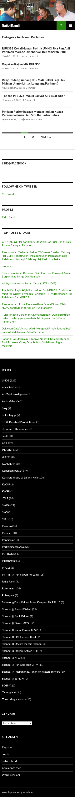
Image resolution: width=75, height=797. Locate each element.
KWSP (6, 491)
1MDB (5, 380)
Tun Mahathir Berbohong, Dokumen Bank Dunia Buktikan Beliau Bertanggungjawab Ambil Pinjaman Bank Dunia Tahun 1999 (36, 318)
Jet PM (6, 456)
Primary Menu (70, 25)
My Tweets (9, 194)
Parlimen (7, 533)
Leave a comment (29, 56)
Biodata (6, 266)
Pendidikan (8, 539)
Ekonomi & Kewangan (15, 429)
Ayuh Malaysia (10, 401)
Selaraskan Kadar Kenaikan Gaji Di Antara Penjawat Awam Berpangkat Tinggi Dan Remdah (36, 274)
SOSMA (7, 685)
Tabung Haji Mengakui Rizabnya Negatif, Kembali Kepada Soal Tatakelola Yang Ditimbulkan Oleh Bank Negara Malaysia (35, 342)
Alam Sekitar (9, 387)
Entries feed (9, 761)
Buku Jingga (9, 415)
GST (5, 442)
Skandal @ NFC (11, 657)
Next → (46, 136)
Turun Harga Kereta (14, 699)
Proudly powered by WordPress (18, 792)
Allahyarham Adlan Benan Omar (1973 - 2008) (29, 283)
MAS (5, 512)
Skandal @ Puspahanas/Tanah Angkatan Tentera (31, 671)
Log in (5, 754)
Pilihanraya (8, 560)
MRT (5, 519)
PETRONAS (9, 553)
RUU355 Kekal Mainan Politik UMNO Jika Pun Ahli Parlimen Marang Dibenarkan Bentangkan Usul (36, 50)
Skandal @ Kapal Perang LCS (19, 630)
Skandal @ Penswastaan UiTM (20, 664)
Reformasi (8, 588)
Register (7, 747)
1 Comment (30, 87)
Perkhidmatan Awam (14, 546)
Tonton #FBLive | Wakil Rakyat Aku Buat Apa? (33, 95)
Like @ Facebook (14, 163)
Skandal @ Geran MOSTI (17, 623)
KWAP (6, 484)
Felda (5, 435)
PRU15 (6, 567)
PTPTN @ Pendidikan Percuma (20, 574)
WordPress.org (11, 774)
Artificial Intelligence (14, 394)
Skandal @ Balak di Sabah (17, 609)
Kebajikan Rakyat (12, 470)
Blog (4, 408)
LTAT (5, 498)
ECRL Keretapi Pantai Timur (19, 422)
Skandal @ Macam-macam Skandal (22, 643)
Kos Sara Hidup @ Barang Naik (20, 477)
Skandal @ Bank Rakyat (15, 616)
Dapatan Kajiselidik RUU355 (21, 64)
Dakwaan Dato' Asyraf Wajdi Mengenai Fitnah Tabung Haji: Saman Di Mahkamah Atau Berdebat (36, 330)
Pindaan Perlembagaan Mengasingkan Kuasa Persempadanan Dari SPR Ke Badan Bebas (32, 113)
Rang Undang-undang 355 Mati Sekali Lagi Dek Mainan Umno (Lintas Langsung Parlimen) (33, 81)
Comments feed (11, 767)
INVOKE (7, 449)
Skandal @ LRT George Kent (19, 637)
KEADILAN (8, 463)
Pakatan (7, 526)
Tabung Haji (9, 692)
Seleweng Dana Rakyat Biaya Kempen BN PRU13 (31, 602)
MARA (6, 505)
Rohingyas (8, 595)
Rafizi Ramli (11, 25)
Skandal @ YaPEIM (13, 678)
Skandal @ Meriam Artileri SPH (20, 650)
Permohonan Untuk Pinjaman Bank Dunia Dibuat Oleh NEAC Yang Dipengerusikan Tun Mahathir (34, 306)
